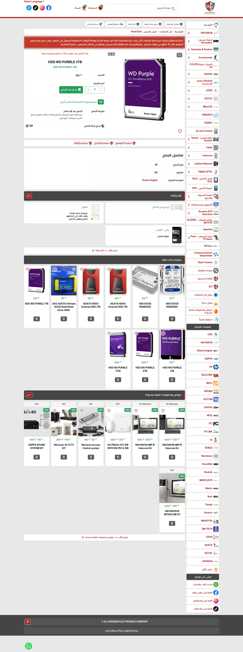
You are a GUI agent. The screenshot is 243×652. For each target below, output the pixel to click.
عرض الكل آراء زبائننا (104, 251)
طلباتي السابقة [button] (175, 24)
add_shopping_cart (172, 319)
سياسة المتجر (94, 24)
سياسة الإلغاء (83, 143)
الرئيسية (179, 31)
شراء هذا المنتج (71, 90)
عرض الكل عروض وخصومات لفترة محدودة (104, 537)
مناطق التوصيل (115, 24)
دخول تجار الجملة (153, 24)
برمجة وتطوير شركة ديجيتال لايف (121, 630)
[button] (95, 8)
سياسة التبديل (103, 143)
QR (29, 126)
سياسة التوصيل (125, 143)
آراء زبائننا (134, 24)
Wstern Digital (150, 180)
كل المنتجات (166, 31)
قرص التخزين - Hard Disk (144, 31)
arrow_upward (28, 622)
